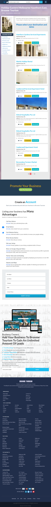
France (16, 406)
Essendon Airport (6, 50)
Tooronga (4, 51)
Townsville (37, 445)
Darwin (36, 441)
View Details (35, 42)
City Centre (37, 462)
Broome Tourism (38, 472)
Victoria (36, 418)
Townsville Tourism (23, 473)
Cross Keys (5, 36)
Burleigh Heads (22, 464)
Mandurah (5, 446)
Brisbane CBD (5, 459)
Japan (4, 411)
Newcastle (5, 443)
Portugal (28, 410)
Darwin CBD (37, 457)
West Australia (22, 422)
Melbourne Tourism (39, 473)
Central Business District (40, 456)
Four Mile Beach (6, 466)
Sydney (20, 438)
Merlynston (5, 48)
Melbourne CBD (22, 454)
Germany (41, 406)
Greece (4, 410)
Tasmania (37, 425)
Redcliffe (21, 445)
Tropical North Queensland (8, 428)
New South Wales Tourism (8, 482)
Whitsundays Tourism (7, 478)
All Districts (5, 454)
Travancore (5, 53)
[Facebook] (31, 491)
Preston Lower (5, 40)
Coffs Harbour (22, 448)
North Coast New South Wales (9, 422)
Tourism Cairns (38, 477)
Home (3, 13)
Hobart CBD (21, 459)
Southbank (21, 456)
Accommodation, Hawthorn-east (13, 13)
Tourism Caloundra (39, 475)
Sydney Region (38, 420)
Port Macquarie (22, 446)
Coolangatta (21, 462)
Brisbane (37, 440)
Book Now (28, 42)
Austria (40, 410)
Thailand (28, 411)
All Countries (5, 405)
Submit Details (25, 296)
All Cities (4, 438)
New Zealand (41, 405)
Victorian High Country (23, 428)
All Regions (5, 418)
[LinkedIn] (26, 491)
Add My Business (25, 190)
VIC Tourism (21, 482)
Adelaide (4, 441)
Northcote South (6, 38)
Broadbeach (21, 457)
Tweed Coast (21, 430)
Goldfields (5, 432)
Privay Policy (28, 400)
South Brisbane (6, 462)
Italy (4, 406)
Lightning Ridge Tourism (8, 475)
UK (18, 498)
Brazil (28, 408)
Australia (17, 405)
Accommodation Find (7, 480)
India (40, 408)
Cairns (20, 443)
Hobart (36, 446)
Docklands (5, 464)
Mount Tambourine (6, 448)
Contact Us (28, 393)
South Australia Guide (23, 480)
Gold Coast (21, 440)
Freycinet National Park (40, 466)
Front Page (28, 397)
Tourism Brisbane (22, 477)
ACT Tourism (21, 472)
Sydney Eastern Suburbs (8, 456)
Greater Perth (22, 427)
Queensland (5, 420)
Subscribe (28, 398)
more (33, 173)
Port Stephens (38, 427)
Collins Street (22, 461)
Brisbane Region (6, 427)
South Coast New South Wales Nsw (25, 424)
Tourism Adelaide (22, 478)
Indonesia (17, 411)
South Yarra (37, 464)
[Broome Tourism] (10, 2)
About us (28, 395)
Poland (16, 410)
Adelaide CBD (5, 457)
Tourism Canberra (6, 483)
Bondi (36, 459)
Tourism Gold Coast (39, 478)
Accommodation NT (39, 480)
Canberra (21, 441)
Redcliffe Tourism (6, 473)
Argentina (41, 411)
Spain (28, 406)
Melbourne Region (22, 420)
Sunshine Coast (38, 423)
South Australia (6, 423)
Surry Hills (21, 466)
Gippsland (5, 430)
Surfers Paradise (38, 454)
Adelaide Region (38, 430)
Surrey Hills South (6, 42)
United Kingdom (18, 408)
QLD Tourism (38, 482)
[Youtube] (33, 491)
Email (20, 42)
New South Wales (22, 418)
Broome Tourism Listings (25, 505)
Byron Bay (5, 445)
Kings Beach (37, 461)
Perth (4, 440)
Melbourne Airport (6, 46)
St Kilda (4, 461)
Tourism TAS (5, 472)
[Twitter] (28, 491)
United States (30, 405)
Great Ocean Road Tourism (8, 477)
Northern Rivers (38, 422)
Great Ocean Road (23, 432)
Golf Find (21, 483)
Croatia (4, 408)
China (34, 498)
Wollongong (37, 443)
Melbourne (5, 44)
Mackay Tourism (22, 475)
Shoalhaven (37, 428)
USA (21, 498)
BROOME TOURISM (26, 381)
